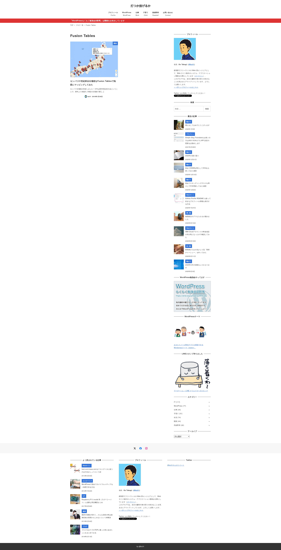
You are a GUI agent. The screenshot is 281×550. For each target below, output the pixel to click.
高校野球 (177, 425)
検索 (207, 108)
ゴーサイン (199, 76)
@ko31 (191, 64)
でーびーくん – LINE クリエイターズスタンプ (191, 391)
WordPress (178, 406)
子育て (176, 413)
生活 (175, 417)
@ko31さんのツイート (175, 465)
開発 (175, 421)
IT (175, 402)
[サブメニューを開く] (209, 402)
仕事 (175, 410)
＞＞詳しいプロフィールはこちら (186, 87)
